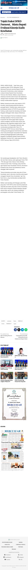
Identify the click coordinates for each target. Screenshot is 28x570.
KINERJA (20, 321)
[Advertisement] (14, 69)
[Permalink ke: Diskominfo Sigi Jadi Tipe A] (21, 350)
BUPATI (3, 321)
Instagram (21, 557)
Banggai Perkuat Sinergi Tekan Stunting (6, 368)
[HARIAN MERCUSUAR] (14, 8)
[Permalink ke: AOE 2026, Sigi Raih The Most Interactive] (7, 350)
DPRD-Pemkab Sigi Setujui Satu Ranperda (20, 380)
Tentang (20, 546)
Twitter (21, 554)
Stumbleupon (8, 557)
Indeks (20, 542)
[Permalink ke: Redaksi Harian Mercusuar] (2, 34)
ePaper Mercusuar (7, 542)
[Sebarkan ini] (15, 329)
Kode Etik (7, 544)
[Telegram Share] (22, 329)
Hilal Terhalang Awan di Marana (6, 335)
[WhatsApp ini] (25, 329)
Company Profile (20, 544)
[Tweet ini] (18, 329)
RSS (21, 559)
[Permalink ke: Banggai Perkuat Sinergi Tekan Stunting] (7, 363)
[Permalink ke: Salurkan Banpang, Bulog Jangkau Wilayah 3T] (7, 375)
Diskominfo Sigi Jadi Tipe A (21, 356)
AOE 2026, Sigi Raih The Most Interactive (6, 356)
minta (2, 323)
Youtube (8, 559)
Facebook (8, 554)
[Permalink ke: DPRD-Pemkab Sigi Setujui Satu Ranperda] (21, 375)
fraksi (14, 321)
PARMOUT (9, 323)
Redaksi (14, 549)
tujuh (15, 323)
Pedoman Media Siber (7, 546)
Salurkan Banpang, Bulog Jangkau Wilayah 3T (6, 380)
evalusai (9, 321)
